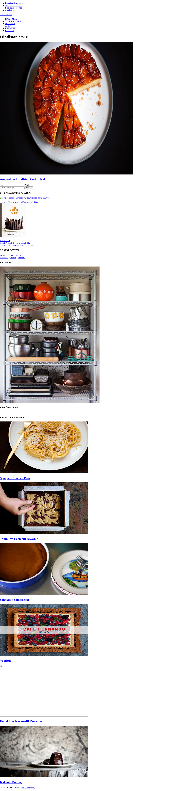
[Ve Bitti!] (44, 655)
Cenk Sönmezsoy (28, 788)
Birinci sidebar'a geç (13, 8)
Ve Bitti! (5, 660)
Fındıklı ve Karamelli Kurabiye (21, 721)
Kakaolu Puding (11, 782)
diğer (36, 202)
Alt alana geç (10, 10)
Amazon (3, 202)
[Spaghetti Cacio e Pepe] (44, 472)
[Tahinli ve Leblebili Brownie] (44, 533)
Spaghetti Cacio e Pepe (15, 478)
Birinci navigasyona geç (15, 3)
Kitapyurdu (27, 202)
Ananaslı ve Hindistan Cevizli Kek (23, 179)
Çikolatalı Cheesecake (14, 599)
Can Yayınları (14, 202)
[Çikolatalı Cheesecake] (44, 594)
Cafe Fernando (6, 14)
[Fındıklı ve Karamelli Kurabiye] (44, 716)
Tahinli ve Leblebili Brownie (19, 539)
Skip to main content (13, 5)
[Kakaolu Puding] (44, 777)
